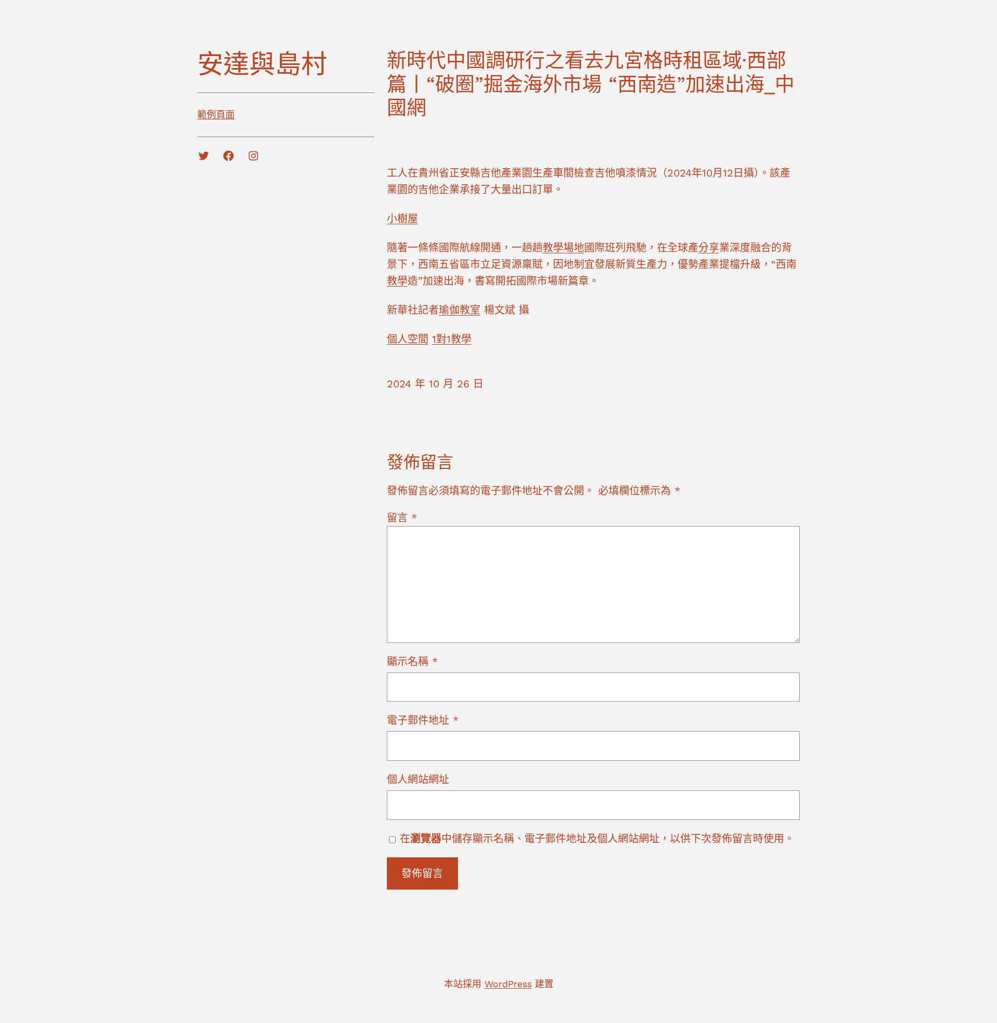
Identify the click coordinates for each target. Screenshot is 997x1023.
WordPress (508, 983)
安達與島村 (262, 64)
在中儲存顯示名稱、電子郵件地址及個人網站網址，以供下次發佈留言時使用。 (597, 838)
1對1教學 (451, 339)
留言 (402, 518)
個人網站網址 (418, 779)
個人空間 (407, 339)
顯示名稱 (412, 661)
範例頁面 (216, 114)
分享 (708, 247)
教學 (397, 281)
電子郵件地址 (423, 720)
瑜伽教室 (459, 310)
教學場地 (563, 247)
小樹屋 (402, 218)
